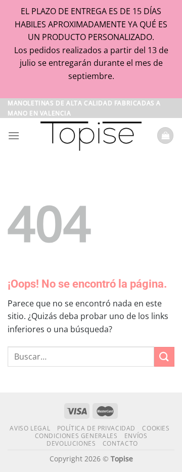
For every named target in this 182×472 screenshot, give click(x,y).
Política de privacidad (96, 428)
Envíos (136, 435)
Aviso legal (30, 428)
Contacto (120, 443)
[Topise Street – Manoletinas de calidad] (91, 136)
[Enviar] (164, 357)
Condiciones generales (76, 435)
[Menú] (14, 135)
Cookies (155, 428)
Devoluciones (71, 443)
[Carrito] (165, 135)
